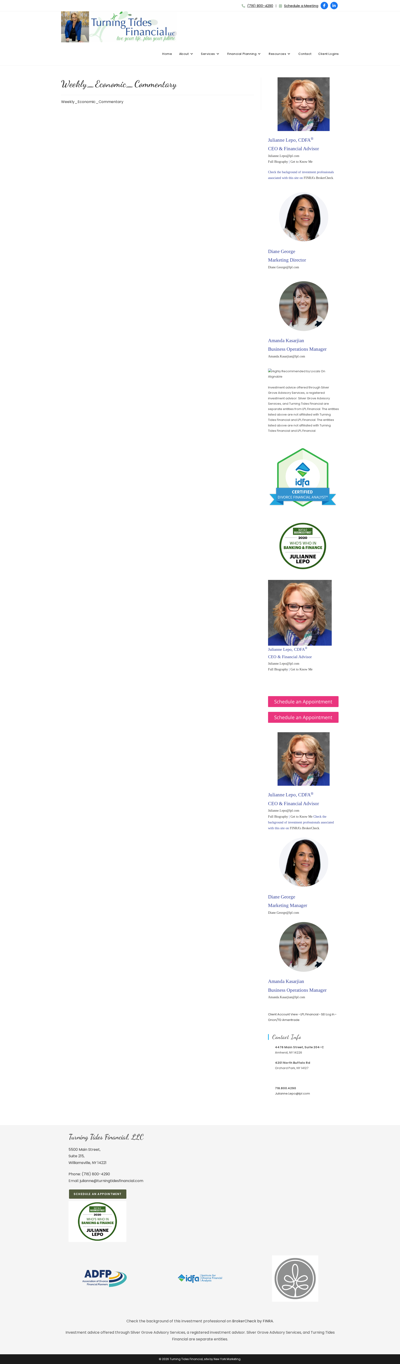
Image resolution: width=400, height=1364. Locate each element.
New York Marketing (227, 1359)
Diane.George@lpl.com (283, 267)
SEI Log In (327, 1014)
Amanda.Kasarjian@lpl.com (286, 356)
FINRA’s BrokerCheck (318, 178)
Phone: (75, 1174)
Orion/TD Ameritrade (284, 1020)
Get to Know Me (301, 161)
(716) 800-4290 (260, 5)
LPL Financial (309, 1014)
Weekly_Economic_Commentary (92, 101)
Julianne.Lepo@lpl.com (283, 156)
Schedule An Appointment (98, 1194)
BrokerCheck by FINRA (252, 1321)
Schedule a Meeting (301, 5)
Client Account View (283, 1014)
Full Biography (278, 161)
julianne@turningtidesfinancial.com (111, 1180)
